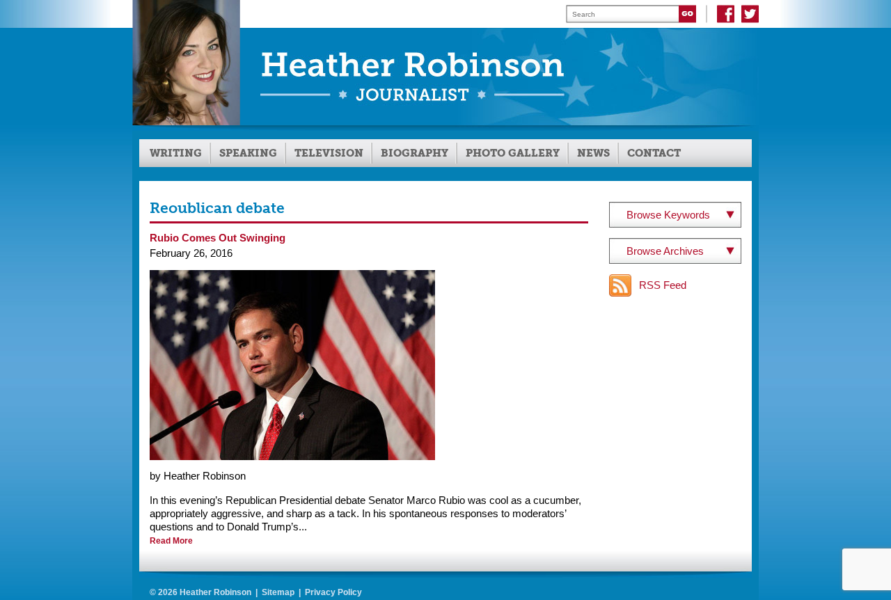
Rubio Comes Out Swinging (217, 238)
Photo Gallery (513, 153)
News (593, 153)
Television (328, 153)
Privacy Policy (333, 592)
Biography (414, 153)
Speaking (248, 153)
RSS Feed (662, 285)
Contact (654, 153)
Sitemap (278, 592)
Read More (171, 541)
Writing (176, 153)
